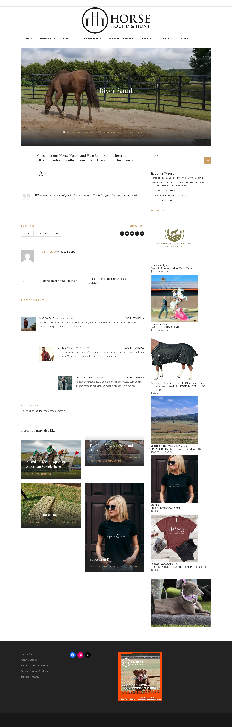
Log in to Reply (134, 318)
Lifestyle (46, 474)
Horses (194, 383)
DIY (56, 234)
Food (106, 567)
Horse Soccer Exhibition (163, 190)
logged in (40, 411)
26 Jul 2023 (98, 457)
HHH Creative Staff (82, 132)
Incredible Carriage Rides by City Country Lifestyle (178, 178)
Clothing (168, 383)
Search (154, 155)
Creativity (42, 234)
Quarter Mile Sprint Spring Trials (168, 195)
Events (93, 461)
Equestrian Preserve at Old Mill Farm (169, 446)
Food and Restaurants (109, 461)
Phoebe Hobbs (66, 252)
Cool (27, 234)
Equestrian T (99, 559)
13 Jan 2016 (34, 522)
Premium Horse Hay (42, 514)
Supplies (203, 383)
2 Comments (134, 457)
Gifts (187, 383)
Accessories (157, 383)
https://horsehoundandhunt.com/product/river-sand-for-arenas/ (85, 160)
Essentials (179, 383)
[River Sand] (29, 256)
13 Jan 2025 (34, 474)
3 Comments (135, 132)
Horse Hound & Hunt (161, 200)
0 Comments (71, 474)
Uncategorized (116, 99)
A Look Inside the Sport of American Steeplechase (45, 464)
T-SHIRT (178, 564)
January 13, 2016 (111, 132)
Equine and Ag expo (161, 265)
